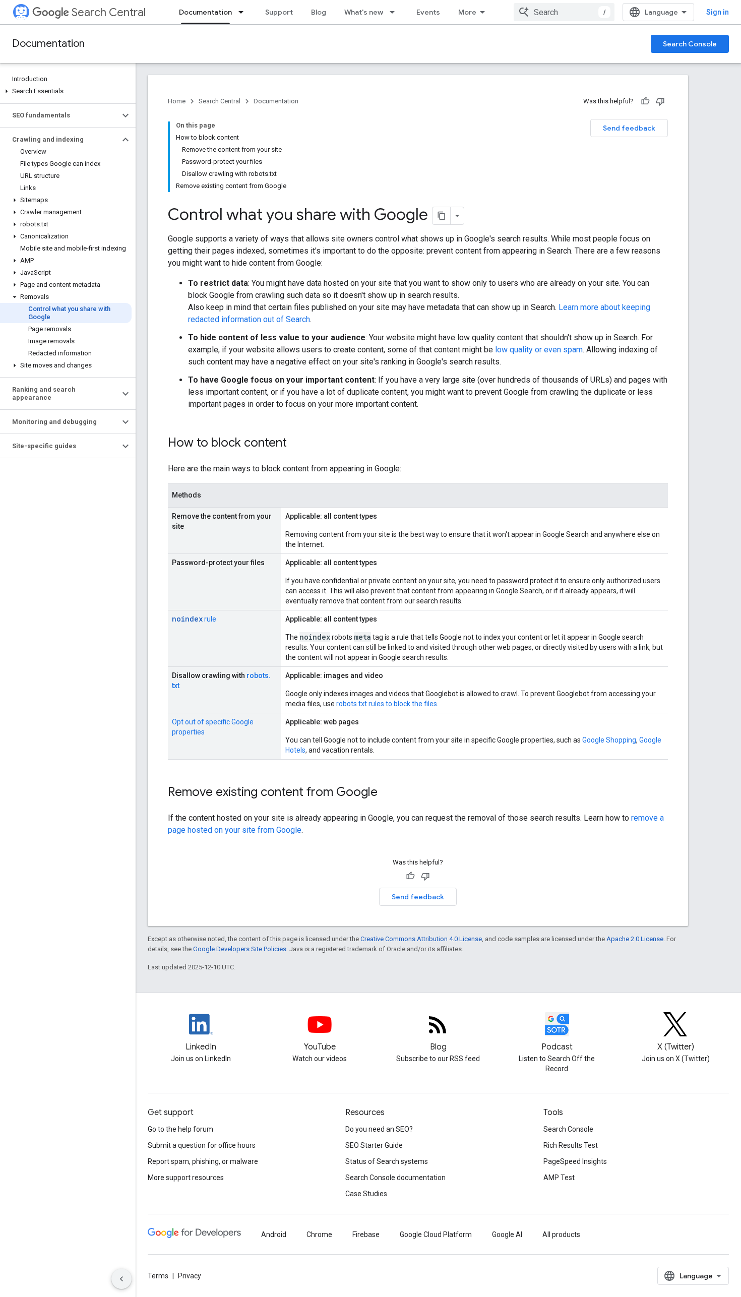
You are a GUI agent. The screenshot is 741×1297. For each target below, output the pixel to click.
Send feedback (629, 128)
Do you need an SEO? (379, 1129)
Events (428, 12)
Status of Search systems (386, 1161)
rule (194, 619)
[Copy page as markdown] (442, 215)
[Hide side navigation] (121, 1279)
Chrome (319, 1234)
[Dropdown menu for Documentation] (244, 12)
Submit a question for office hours (202, 1145)
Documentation (205, 12)
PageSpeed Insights (575, 1161)
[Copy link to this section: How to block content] (297, 444)
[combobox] (564, 12)
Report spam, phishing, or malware (203, 1161)
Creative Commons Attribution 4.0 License (421, 939)
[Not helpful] (660, 101)
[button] (66, 91)
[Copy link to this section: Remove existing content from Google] (388, 793)
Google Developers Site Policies (239, 949)
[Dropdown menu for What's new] (395, 12)
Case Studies (366, 1194)
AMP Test (559, 1178)
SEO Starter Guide (374, 1145)
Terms (158, 1276)
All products (561, 1234)
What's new (363, 12)
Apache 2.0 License (634, 939)
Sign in (717, 12)
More (467, 12)
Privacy (189, 1276)
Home (177, 101)
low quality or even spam (539, 349)
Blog (318, 12)
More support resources (186, 1178)
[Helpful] (645, 101)
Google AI (507, 1234)
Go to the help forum (180, 1129)
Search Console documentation (395, 1178)
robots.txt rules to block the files (386, 704)
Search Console (690, 43)
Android (273, 1234)
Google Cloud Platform (436, 1234)
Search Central (109, 12)
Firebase (366, 1234)
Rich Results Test (570, 1145)
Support (279, 12)
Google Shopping (609, 740)
